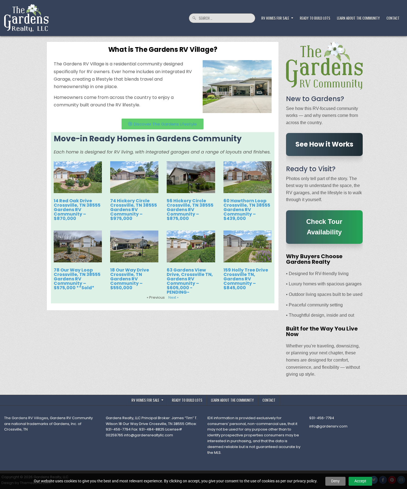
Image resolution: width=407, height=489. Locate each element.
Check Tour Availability (324, 227)
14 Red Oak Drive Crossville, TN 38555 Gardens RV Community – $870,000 (77, 210)
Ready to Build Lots (315, 18)
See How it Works (324, 144)
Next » (173, 297)
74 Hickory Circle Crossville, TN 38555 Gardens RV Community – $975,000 (133, 210)
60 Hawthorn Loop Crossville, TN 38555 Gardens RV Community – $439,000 (246, 210)
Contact (393, 18)
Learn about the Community (358, 18)
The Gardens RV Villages (26, 418)
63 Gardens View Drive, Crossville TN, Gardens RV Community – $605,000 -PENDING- (190, 281)
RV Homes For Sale (275, 18)
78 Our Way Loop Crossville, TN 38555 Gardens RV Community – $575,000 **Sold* (77, 279)
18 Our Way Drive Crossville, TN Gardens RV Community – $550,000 (129, 279)
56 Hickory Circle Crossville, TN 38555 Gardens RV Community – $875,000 (190, 210)
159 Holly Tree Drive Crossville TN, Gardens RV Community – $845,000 (245, 279)
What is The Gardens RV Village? (162, 49)
